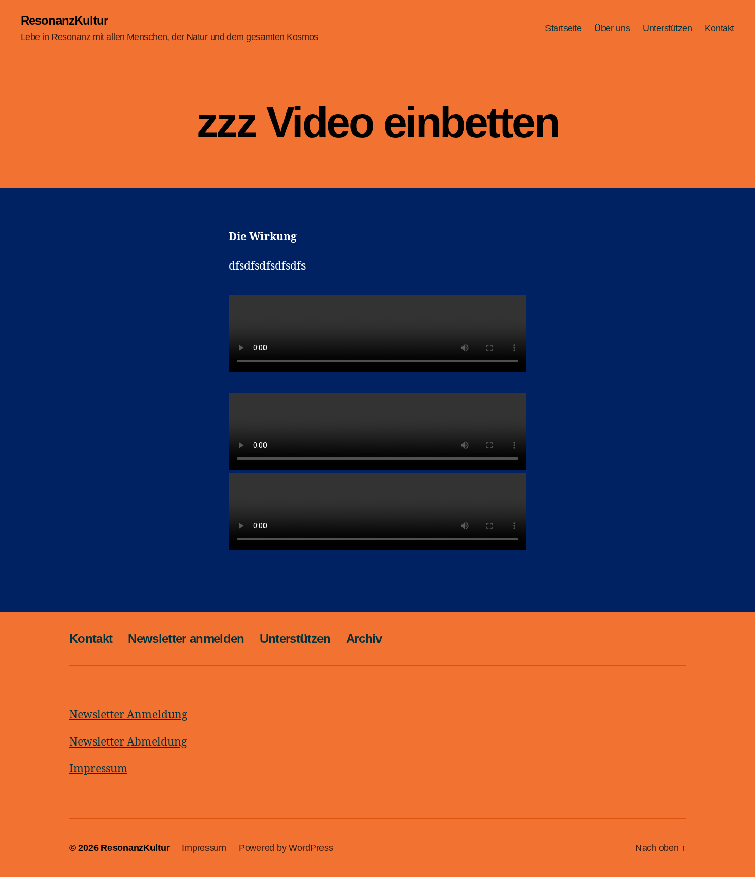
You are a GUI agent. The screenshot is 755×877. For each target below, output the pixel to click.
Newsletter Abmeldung (128, 742)
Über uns (612, 28)
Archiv (364, 638)
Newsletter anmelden (186, 638)
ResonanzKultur (64, 20)
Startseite (563, 28)
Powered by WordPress (286, 848)
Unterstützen (667, 28)
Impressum (98, 769)
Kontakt (719, 28)
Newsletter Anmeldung (128, 715)
